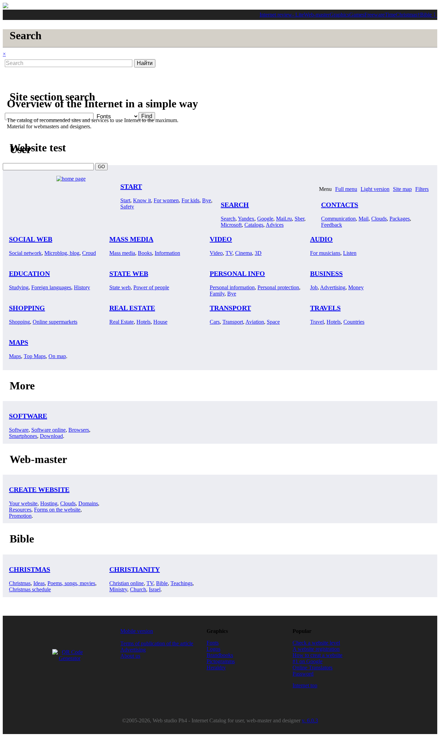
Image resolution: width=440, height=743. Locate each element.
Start (125, 200)
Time (390, 15)
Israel (155, 589)
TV (229, 253)
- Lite (298, 15)
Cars (215, 322)
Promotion (20, 516)
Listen (349, 253)
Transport (232, 322)
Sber (299, 219)
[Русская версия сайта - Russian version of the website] (5, 6)
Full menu (346, 189)
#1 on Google (307, 661)
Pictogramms (221, 661)
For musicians (325, 253)
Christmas (406, 15)
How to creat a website (317, 655)
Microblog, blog (61, 253)
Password (303, 674)
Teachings (181, 583)
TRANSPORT (230, 308)
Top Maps (35, 356)
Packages (399, 219)
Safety (127, 206)
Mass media (122, 253)
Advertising (332, 287)
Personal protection (278, 287)
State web (120, 287)
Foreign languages (51, 287)
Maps (15, 356)
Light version (375, 189)
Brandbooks (220, 655)
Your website (23, 503)
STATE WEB (128, 273)
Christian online (126, 583)
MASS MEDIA (131, 239)
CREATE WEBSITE (39, 489)
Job (314, 287)
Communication (338, 219)
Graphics (339, 15)
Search (228, 219)
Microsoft (231, 225)
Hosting (48, 503)
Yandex (246, 219)
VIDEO (221, 239)
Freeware (374, 15)
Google (265, 219)
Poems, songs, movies (71, 583)
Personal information (232, 287)
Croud (89, 253)
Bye (206, 200)
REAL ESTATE (132, 308)
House (160, 322)
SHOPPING (27, 308)
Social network (25, 253)
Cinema (243, 253)
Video (216, 253)
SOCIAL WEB (30, 239)
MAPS (18, 342)
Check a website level (316, 643)
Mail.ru (284, 219)
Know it (142, 200)
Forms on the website (57, 510)
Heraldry (216, 667)
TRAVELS (325, 308)
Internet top (305, 685)
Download (51, 436)
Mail (363, 219)
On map (57, 356)
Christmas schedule (30, 589)
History (82, 287)
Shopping (19, 322)
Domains (88, 503)
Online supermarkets (55, 322)
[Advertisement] (179, 69)
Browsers (78, 430)
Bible (426, 15)
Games (356, 15)
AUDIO (321, 239)
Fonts (213, 643)
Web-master (317, 15)
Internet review (276, 15)
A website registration (316, 649)
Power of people (151, 287)
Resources (20, 510)
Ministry (118, 589)
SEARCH (235, 204)
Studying (19, 287)
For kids (190, 200)
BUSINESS (326, 273)
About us (130, 656)
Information (167, 253)
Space (273, 322)
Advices (275, 225)
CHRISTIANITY (134, 569)
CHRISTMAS (29, 569)
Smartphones (23, 436)
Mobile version (136, 631)
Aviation (254, 322)
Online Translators (312, 667)
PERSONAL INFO (237, 273)
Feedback (331, 225)
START (131, 186)
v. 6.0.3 (310, 720)
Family (217, 294)
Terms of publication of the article (156, 643)
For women (166, 200)
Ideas (39, 583)
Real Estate (121, 322)
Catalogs (253, 225)
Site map (402, 189)
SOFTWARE (28, 416)
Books (145, 253)
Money (356, 287)
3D (258, 253)
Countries (353, 322)
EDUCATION (29, 273)
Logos (213, 649)
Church (138, 589)
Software (19, 430)
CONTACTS (339, 204)
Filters (422, 189)
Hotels (143, 322)
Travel (317, 322)
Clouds (379, 219)
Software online (48, 430)
